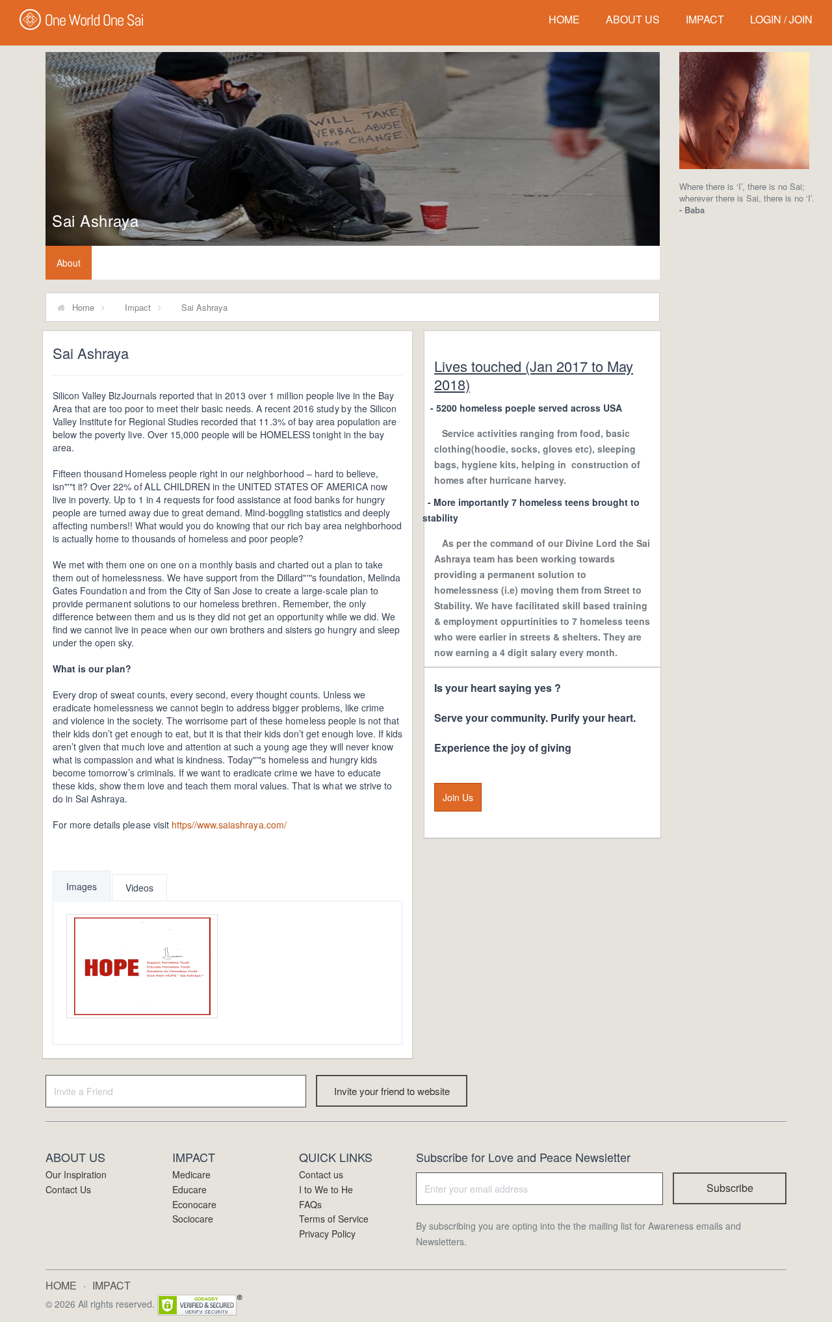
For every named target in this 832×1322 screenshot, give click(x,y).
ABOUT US (633, 19)
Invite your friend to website (392, 1091)
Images (81, 886)
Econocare (194, 1204)
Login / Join (781, 19)
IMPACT (705, 19)
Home (83, 307)
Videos (139, 887)
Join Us (458, 797)
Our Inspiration (76, 1174)
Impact (138, 307)
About (69, 262)
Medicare (191, 1174)
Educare (189, 1189)
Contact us (321, 1174)
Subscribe (730, 1187)
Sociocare (192, 1218)
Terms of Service (334, 1218)
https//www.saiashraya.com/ (229, 824)
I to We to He (326, 1189)
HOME (564, 19)
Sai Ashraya (95, 220)
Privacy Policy (327, 1233)
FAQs (310, 1204)
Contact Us (68, 1189)
